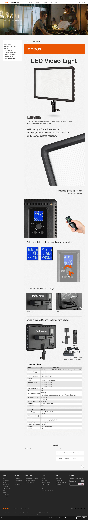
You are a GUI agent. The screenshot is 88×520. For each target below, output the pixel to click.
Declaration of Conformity (47, 490)
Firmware (44, 478)
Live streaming (18, 484)
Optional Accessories (9, 58)
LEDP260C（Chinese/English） (67, 459)
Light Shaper (5, 496)
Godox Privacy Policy (6, 512)
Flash (4, 478)
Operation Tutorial (45, 484)
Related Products (8, 42)
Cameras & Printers (7, 500)
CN (82, 2)
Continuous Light (11, 20)
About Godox (16, 508)
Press (29, 508)
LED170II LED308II (8, 44)
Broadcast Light (6, 484)
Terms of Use (22, 512)
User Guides (44, 480)
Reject (84, 517)
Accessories (5, 498)
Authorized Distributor (61, 482)
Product (24, 2)
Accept (79, 517)
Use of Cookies (15, 512)
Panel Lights (19, 20)
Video (16, 482)
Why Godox (58, 478)
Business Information (31, 512)
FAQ (42, 488)
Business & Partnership (30, 480)
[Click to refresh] (81, 484)
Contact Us (58, 484)
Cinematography (18, 480)
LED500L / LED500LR (9, 54)
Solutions (31, 2)
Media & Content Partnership (32, 478)
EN (84, 2)
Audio (4, 490)
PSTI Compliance (53, 512)
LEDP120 (6, 48)
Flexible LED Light (8, 50)
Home (4, 20)
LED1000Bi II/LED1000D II (10, 46)
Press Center (59, 480)
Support (45, 2)
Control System (6, 494)
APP (42, 486)
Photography (17, 478)
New (56, 2)
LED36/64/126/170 (8, 56)
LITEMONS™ (5, 486)
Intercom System (6, 488)
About (51, 2)
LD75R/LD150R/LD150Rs (10, 52)
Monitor (4, 492)
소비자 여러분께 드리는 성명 (42, 512)
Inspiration (38, 2)
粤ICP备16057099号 (34, 514)
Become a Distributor (30, 482)
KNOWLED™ (5, 482)
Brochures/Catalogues (46, 482)
